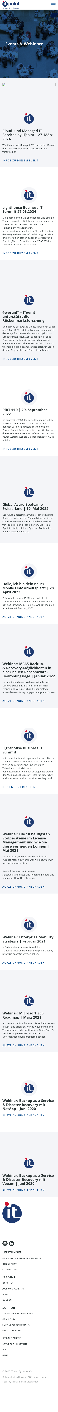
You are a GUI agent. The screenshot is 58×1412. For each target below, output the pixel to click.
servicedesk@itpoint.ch (16, 1325)
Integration (9, 1264)
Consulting (9, 1269)
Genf (5, 1355)
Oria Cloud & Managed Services (21, 1258)
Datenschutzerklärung (14, 1376)
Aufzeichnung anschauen (23, 616)
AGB (30, 1376)
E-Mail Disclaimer (28, 1381)
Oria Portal (9, 1319)
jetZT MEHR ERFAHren (19, 787)
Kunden (7, 1300)
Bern (5, 1350)
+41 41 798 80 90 (11, 1330)
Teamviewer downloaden (17, 1313)
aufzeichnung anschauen (23, 886)
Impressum (40, 1376)
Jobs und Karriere (13, 1289)
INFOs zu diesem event (20, 160)
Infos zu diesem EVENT (20, 253)
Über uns (8, 1283)
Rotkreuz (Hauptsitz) (15, 1344)
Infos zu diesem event (20, 449)
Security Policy (10, 1381)
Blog (5, 1294)
